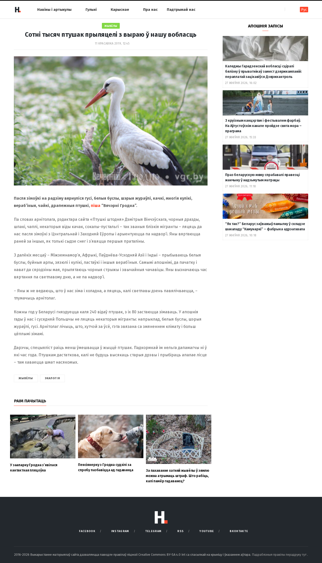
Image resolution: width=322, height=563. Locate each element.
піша (95, 205)
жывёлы (26, 378)
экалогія (52, 378)
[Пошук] (289, 9)
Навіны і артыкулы (54, 9)
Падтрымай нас (181, 9)
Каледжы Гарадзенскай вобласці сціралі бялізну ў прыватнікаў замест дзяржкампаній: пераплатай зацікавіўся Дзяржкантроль (263, 71)
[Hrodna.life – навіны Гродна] (17, 9)
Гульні (91, 9)
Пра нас (150, 9)
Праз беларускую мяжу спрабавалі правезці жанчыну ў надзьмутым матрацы (262, 177)
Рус (304, 10)
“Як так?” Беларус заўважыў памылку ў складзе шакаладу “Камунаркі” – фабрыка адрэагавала (265, 226)
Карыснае (120, 9)
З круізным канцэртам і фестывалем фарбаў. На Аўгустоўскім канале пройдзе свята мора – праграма (263, 125)
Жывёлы (110, 26)
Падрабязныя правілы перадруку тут (279, 554)
